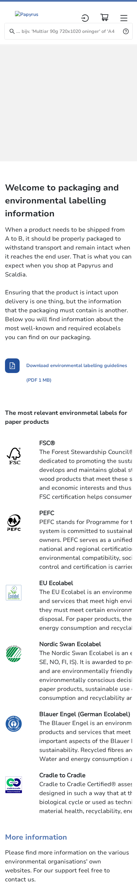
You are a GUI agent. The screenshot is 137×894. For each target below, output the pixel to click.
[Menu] (124, 18)
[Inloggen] (85, 18)
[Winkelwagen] (104, 17)
